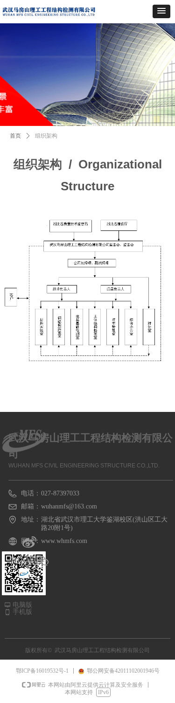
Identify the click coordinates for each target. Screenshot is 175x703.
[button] (161, 11)
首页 (15, 135)
